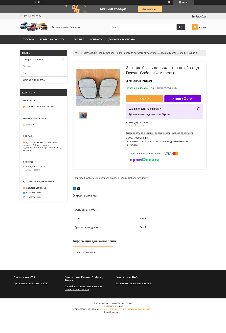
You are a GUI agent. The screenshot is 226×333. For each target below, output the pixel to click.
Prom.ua (129, 303)
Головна (28, 39)
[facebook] (74, 188)
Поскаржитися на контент (113, 309)
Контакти (96, 39)
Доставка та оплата (121, 39)
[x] (78, 188)
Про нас (79, 39)
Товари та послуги (52, 39)
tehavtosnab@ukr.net (36, 188)
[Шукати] (181, 27)
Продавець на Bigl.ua (113, 306)
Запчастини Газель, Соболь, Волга (103, 53)
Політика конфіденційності (138, 309)
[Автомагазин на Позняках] (34, 30)
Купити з (177, 98)
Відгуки (27, 73)
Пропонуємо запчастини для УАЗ (31, 283)
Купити (144, 98)
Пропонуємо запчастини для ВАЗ (133, 283)
